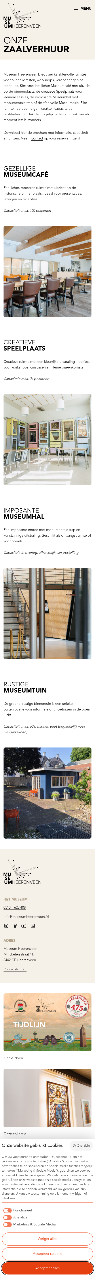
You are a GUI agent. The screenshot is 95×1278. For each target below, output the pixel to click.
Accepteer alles (47, 1268)
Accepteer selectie (47, 1254)
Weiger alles (47, 1239)
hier (24, 133)
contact (37, 138)
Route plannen (15, 969)
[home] (22, 16)
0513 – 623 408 (15, 908)
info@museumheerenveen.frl (26, 917)
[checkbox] (17, 1210)
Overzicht (83, 1145)
